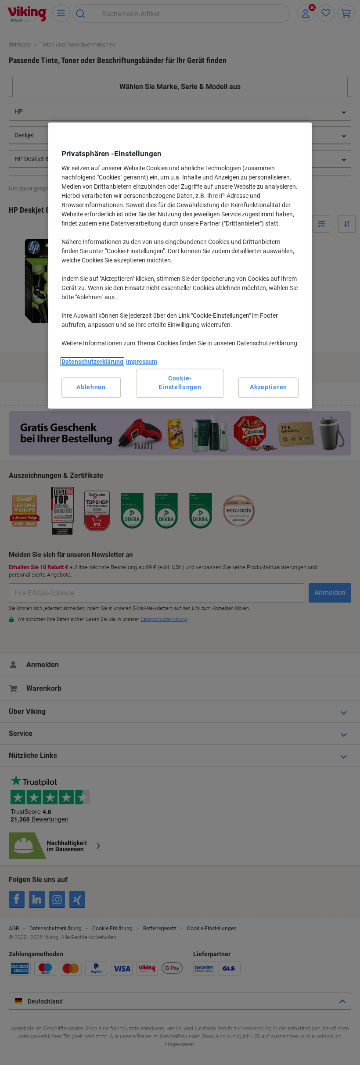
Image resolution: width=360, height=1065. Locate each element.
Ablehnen (91, 387)
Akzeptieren (268, 387)
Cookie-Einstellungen (179, 383)
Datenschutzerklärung (92, 361)
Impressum (141, 361)
